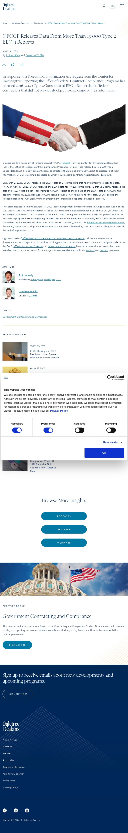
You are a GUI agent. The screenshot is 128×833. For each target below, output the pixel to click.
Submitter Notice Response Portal (105, 222)
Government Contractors (62, 246)
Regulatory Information (14, 767)
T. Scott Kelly (13, 55)
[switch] (48, 430)
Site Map (7, 753)
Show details (110, 442)
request (66, 163)
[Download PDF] (4, 65)
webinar (90, 250)
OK (104, 452)
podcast (104, 250)
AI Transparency (10, 787)
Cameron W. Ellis (35, 55)
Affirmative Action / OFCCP (28, 246)
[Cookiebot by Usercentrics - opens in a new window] (109, 377)
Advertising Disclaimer (13, 773)
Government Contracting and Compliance (25, 316)
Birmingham (37, 279)
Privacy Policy (59, 410)
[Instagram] (27, 810)
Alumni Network (10, 739)
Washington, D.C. (52, 279)
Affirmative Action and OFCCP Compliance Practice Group (53, 238)
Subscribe (7, 746)
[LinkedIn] (16, 810)
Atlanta (33, 295)
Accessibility (8, 760)
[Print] (12, 65)
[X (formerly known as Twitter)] (5, 810)
